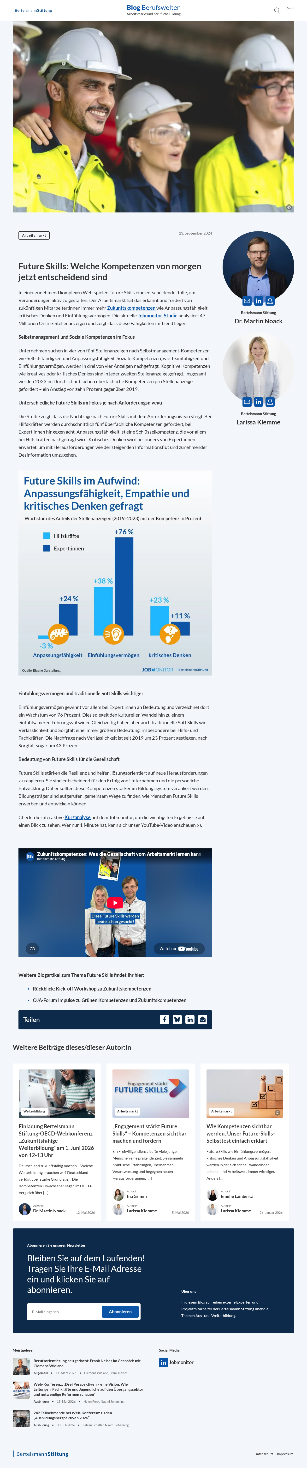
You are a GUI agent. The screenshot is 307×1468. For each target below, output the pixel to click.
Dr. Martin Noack (259, 321)
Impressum (285, 1454)
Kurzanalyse (78, 817)
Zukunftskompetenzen (131, 308)
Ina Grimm (137, 1196)
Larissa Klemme (258, 422)
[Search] (277, 10)
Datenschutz (263, 1454)
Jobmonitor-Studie (157, 315)
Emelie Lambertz (237, 1196)
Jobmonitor (163, 1362)
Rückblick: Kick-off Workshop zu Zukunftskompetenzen (92, 988)
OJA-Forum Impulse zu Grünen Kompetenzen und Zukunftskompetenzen (109, 1000)
